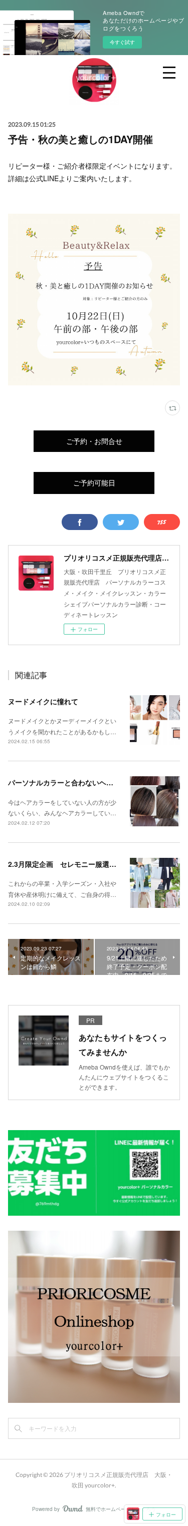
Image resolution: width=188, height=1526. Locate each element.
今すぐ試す (122, 42)
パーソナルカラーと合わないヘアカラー (71, 782)
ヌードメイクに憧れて (43, 701)
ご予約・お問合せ (94, 441)
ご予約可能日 (94, 482)
